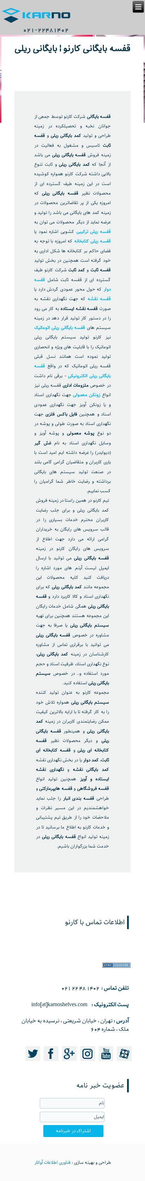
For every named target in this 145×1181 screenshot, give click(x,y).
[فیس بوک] (51, 1061)
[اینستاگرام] (87, 1061)
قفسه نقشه (98, 299)
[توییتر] (33, 1061)
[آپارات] (124, 1061)
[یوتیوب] (106, 1061)
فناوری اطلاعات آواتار (52, 1162)
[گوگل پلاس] (69, 1061)
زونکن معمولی (86, 395)
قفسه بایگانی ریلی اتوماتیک (59, 327)
